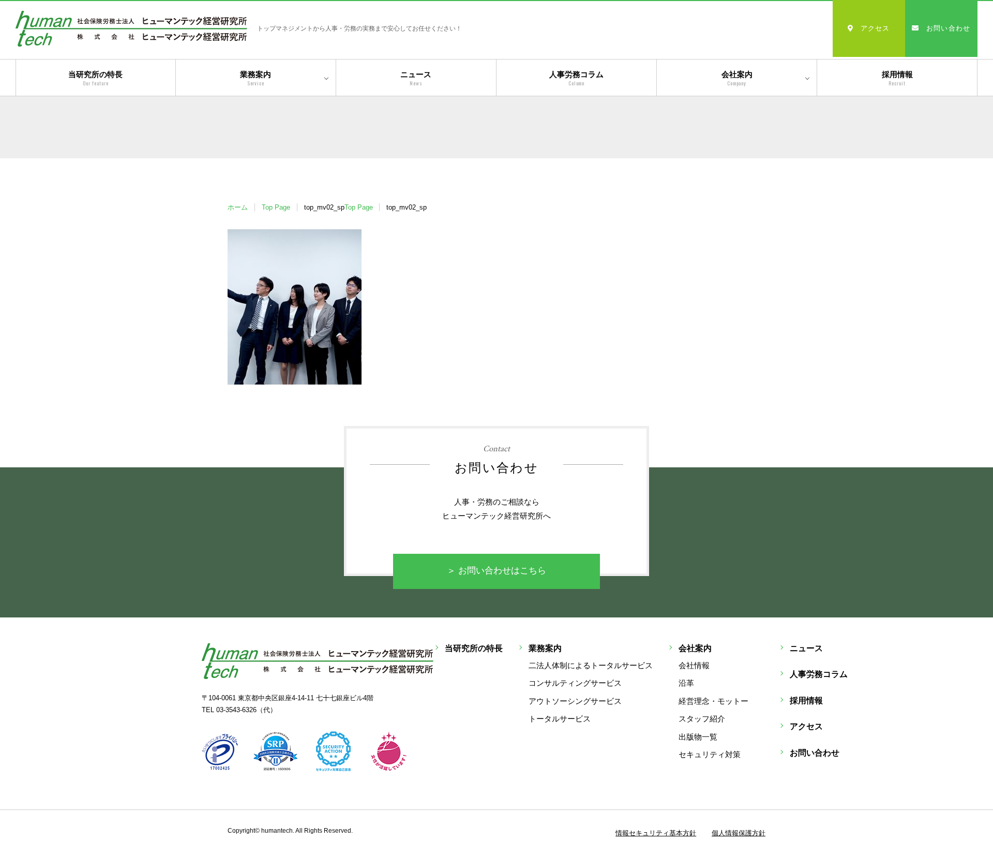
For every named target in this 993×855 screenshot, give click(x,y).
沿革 (686, 683)
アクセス (875, 28)
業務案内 (255, 78)
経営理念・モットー (713, 701)
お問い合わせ (948, 28)
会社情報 (694, 665)
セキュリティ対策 (710, 754)
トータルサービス (560, 718)
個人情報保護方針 (738, 833)
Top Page (276, 207)
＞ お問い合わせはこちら (496, 571)
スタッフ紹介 (702, 718)
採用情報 (897, 78)
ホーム (238, 207)
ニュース (415, 78)
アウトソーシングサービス (575, 701)
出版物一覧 (698, 736)
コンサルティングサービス (575, 683)
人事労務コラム (576, 78)
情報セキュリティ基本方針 (655, 833)
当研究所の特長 (95, 78)
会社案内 (737, 78)
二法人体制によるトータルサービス (591, 665)
